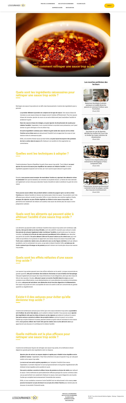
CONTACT (109, 5)
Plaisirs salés (81, 3)
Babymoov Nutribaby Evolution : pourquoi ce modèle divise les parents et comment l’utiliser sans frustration (96, 106)
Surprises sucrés (57, 7)
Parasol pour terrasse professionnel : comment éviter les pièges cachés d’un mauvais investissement (96, 188)
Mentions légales (107, 396)
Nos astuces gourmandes (65, 3)
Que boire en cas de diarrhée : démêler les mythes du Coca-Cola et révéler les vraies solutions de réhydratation (96, 134)
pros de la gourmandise (48, 3)
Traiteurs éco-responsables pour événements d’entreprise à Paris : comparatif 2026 (96, 161)
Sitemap (114, 396)
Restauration (70, 7)
